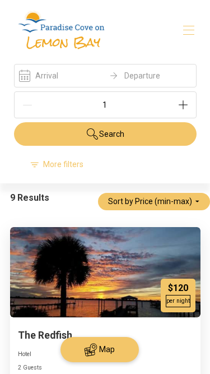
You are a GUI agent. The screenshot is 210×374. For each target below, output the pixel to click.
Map (107, 349)
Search (111, 134)
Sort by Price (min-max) (150, 201)
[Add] (183, 105)
